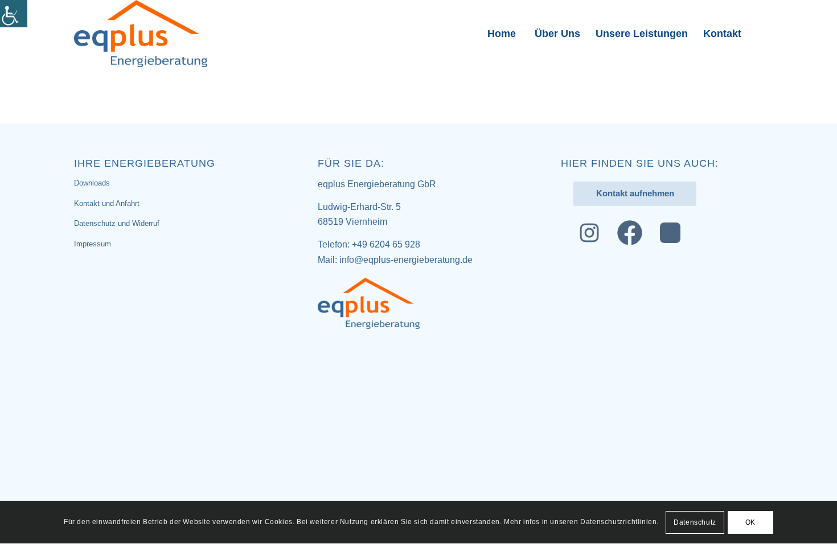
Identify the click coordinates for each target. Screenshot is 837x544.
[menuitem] (501, 33)
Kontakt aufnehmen (635, 193)
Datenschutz (695, 522)
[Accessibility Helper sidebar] (13, 13)
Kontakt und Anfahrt (107, 203)
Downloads (92, 183)
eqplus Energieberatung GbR (377, 184)
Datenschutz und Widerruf (116, 223)
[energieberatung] (140, 33)
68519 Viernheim (352, 221)
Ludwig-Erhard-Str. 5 (359, 207)
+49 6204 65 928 (386, 244)
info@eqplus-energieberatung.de (406, 260)
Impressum (92, 244)
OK (750, 522)
